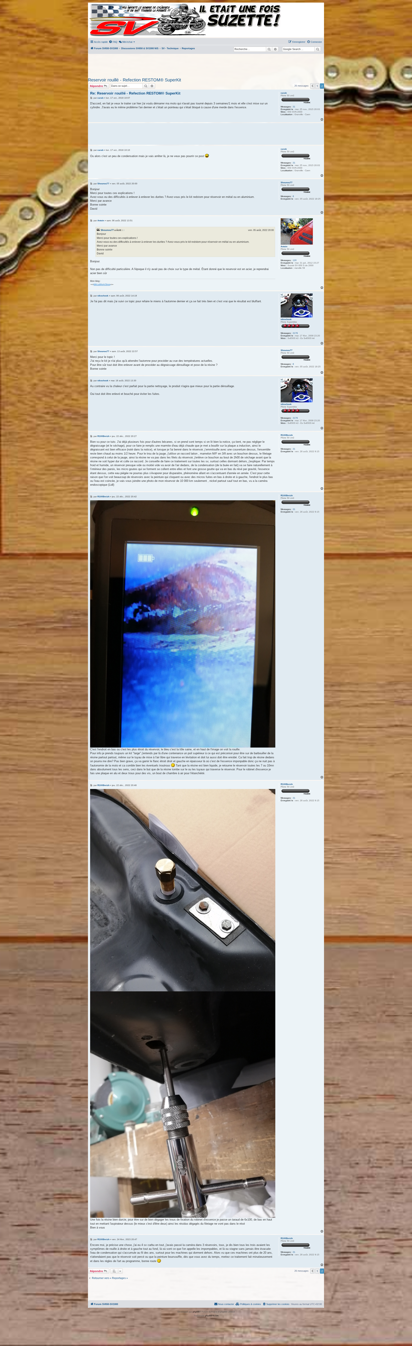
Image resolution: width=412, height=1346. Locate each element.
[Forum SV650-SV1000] (107, 20)
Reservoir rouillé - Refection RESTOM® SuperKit (134, 80)
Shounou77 (286, 182)
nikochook (286, 319)
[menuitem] (113, 41)
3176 (295, 333)
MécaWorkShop (102, 284)
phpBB (196, 1312)
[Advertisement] (206, 64)
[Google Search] (317, 49)
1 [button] (317, 86)
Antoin (284, 246)
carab (284, 93)
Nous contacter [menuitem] (226, 1304)
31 (294, 106)
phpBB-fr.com (211, 1315)
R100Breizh (287, 435)
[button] (312, 86)
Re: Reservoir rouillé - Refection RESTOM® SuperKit (135, 93)
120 (295, 260)
